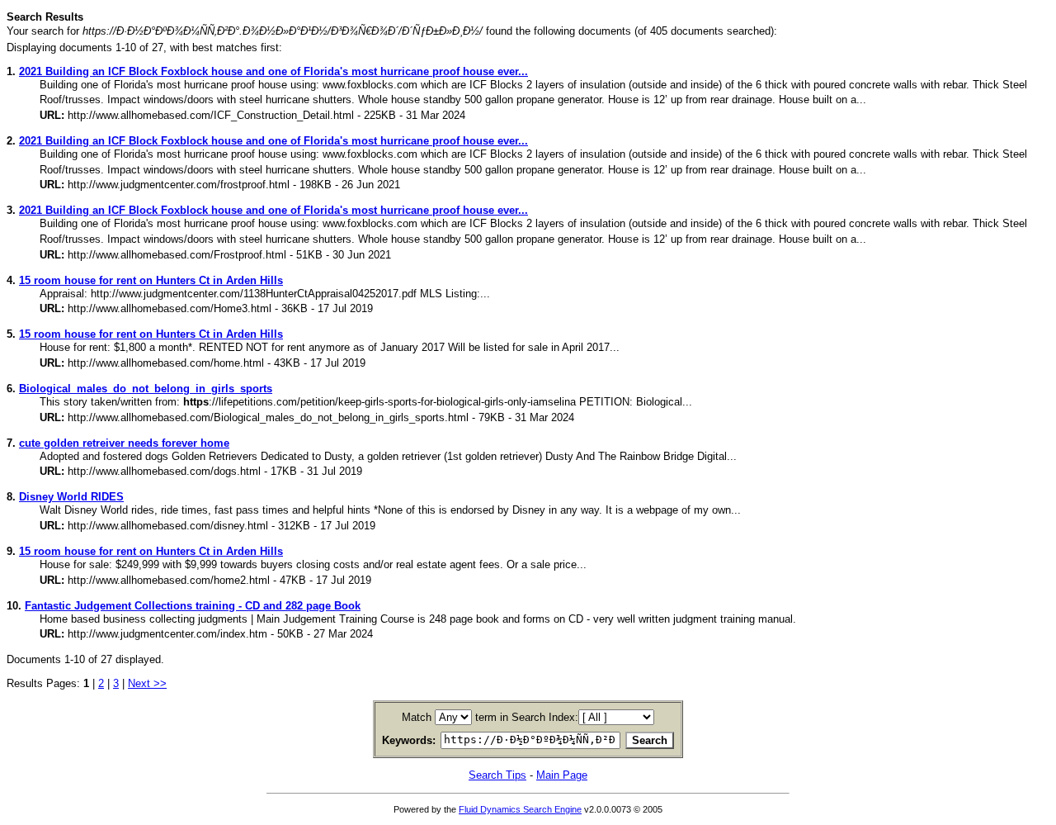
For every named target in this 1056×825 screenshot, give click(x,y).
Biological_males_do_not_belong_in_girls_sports (145, 388)
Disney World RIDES (71, 497)
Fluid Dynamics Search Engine (520, 809)
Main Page (561, 775)
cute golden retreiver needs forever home (124, 443)
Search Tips (497, 775)
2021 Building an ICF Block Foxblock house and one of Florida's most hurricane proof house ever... (273, 71)
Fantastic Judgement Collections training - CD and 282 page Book (193, 606)
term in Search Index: (526, 717)
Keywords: (409, 740)
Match (416, 717)
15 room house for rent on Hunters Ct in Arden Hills (151, 280)
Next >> (147, 683)
